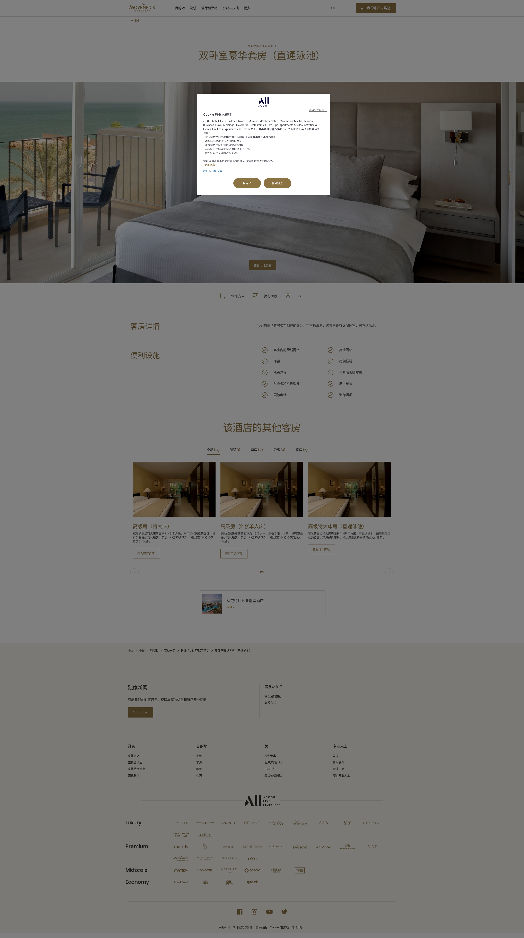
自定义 (247, 183)
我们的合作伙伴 (212, 171)
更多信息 (209, 164)
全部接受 (277, 183)
